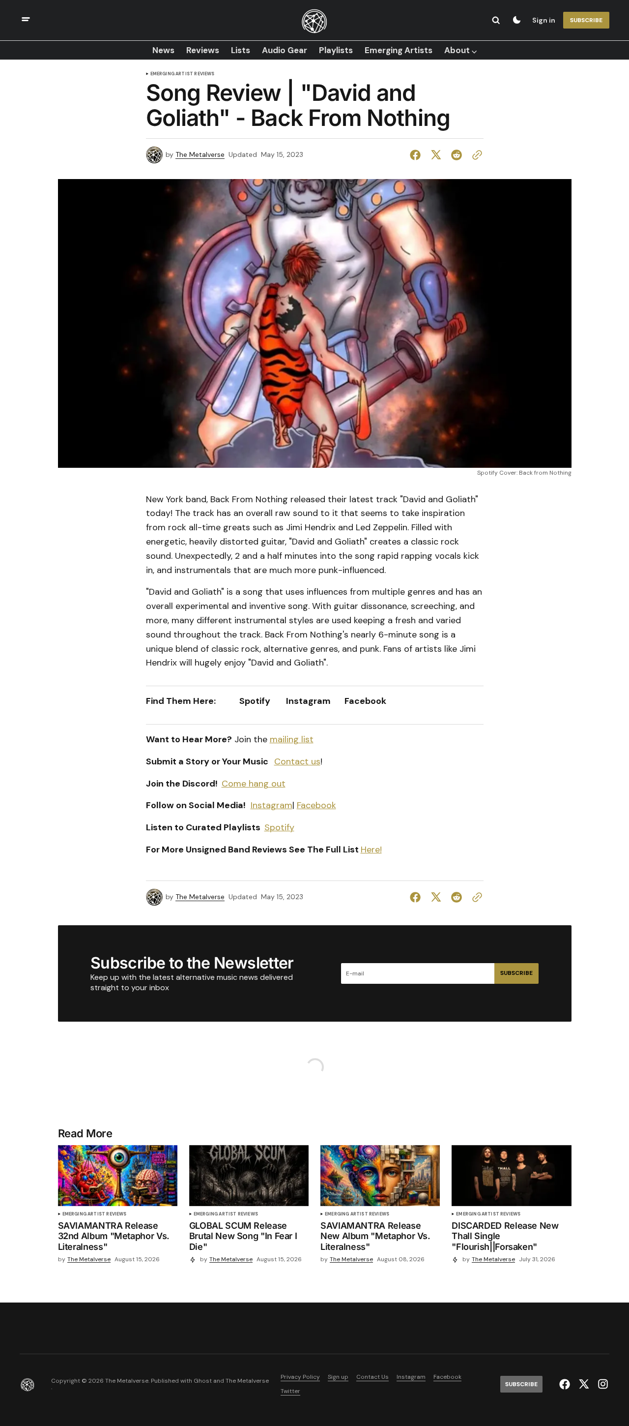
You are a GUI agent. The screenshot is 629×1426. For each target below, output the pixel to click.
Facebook (316, 805)
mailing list (292, 739)
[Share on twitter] (436, 155)
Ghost (203, 1381)
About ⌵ (460, 50)
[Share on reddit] (456, 155)
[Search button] (496, 20)
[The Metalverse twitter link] (583, 1384)
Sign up (338, 1377)
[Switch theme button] (516, 20)
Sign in (543, 20)
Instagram (271, 805)
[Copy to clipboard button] (475, 155)
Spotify (279, 827)
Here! (371, 849)
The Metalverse (200, 155)
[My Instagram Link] (601, 1384)
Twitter (290, 1391)
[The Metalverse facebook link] (565, 1384)
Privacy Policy (300, 1377)
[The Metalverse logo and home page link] (314, 20)
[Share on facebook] (417, 155)
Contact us (297, 761)
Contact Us (372, 1377)
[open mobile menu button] (26, 20)
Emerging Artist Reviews (182, 74)
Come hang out (254, 783)
